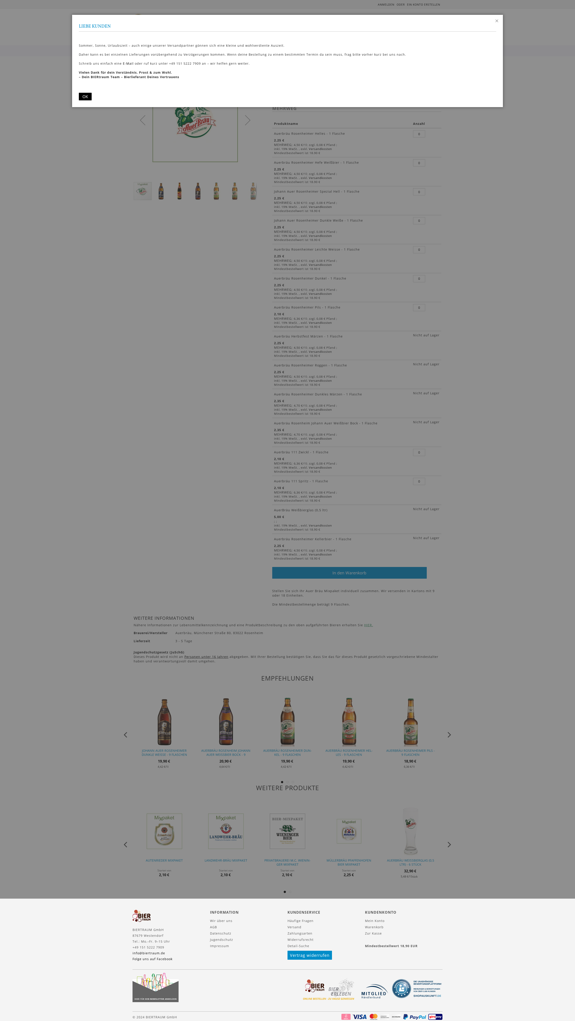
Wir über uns (221, 921)
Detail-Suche (298, 946)
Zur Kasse (373, 933)
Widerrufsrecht (301, 939)
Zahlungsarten (300, 933)
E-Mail (128, 63)
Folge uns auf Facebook (152, 959)
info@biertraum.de (149, 953)
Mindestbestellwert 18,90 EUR (391, 946)
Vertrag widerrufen (310, 955)
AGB (213, 927)
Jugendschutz (221, 939)
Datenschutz (220, 933)
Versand (294, 927)
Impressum (219, 946)
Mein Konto (375, 921)
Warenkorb (374, 927)
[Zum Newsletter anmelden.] (156, 1001)
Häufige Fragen (301, 921)
